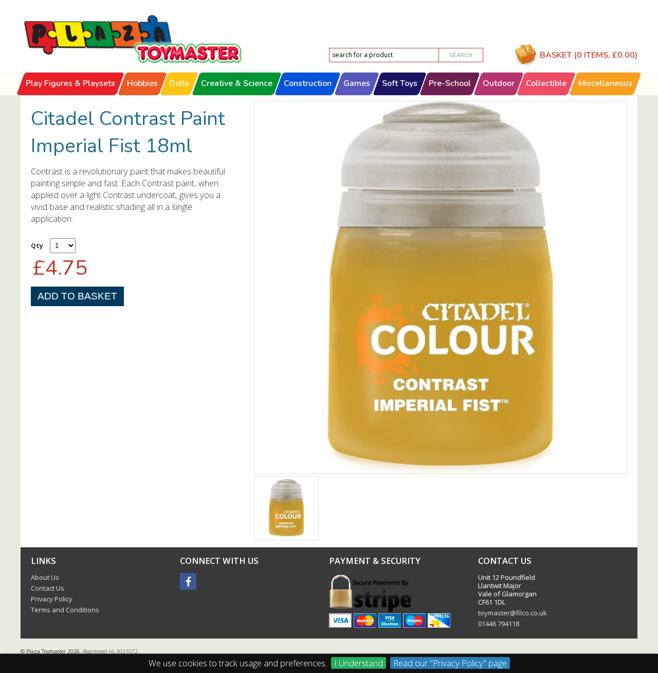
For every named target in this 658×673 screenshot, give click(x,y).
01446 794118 (498, 623)
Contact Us (47, 588)
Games (356, 83)
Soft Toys (399, 83)
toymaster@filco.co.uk (512, 612)
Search (460, 55)
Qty (37, 245)
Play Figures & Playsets (70, 83)
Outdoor (499, 83)
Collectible (546, 83)
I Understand (358, 663)
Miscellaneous (605, 83)
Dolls (179, 83)
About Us (45, 577)
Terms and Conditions (65, 609)
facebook (188, 581)
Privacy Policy (51, 599)
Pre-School (450, 83)
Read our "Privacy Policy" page (450, 663)
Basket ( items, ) (588, 55)
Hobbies (142, 83)
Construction (308, 83)
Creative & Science (236, 83)
